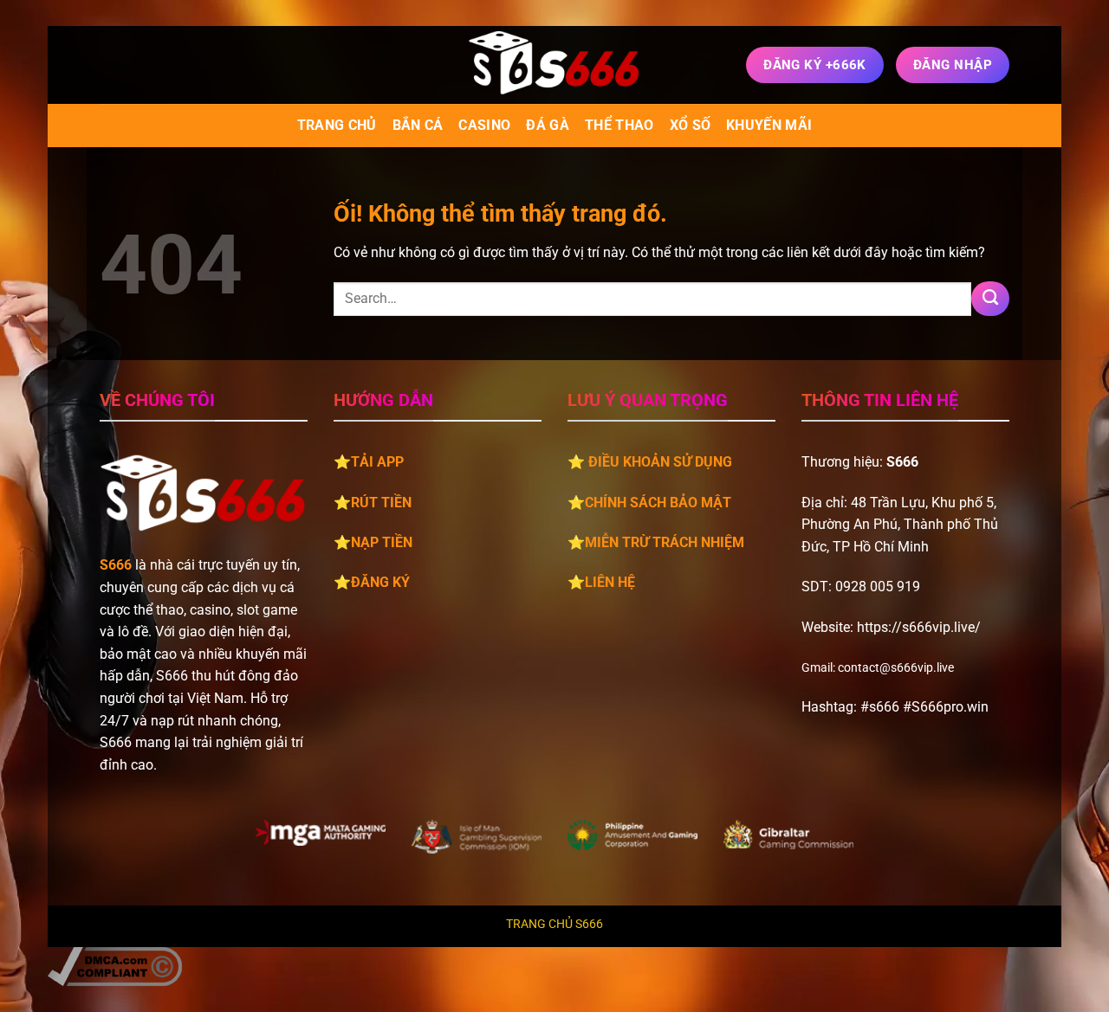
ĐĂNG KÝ (380, 582)
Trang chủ (337, 125)
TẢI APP (377, 462)
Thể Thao (619, 125)
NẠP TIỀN (381, 542)
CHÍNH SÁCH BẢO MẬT (658, 502)
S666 (116, 565)
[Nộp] (990, 298)
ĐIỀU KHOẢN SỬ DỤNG (660, 462)
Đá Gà (547, 125)
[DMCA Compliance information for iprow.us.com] (115, 965)
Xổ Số (690, 125)
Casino (484, 125)
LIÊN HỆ (610, 582)
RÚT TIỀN (381, 502)
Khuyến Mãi (769, 125)
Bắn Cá (418, 125)
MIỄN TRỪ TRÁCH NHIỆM (664, 542)
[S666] (554, 65)
